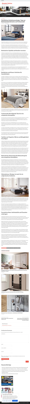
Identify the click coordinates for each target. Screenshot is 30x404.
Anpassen (4, 400)
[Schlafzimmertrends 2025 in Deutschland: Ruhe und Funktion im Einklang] (15, 291)
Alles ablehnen (9, 400)
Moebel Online (7, 3)
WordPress (24, 402)
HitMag (28, 402)
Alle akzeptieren (15, 400)
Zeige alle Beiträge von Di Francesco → (7, 325)
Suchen (2, 360)
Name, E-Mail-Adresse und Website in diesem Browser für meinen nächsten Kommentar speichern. (13, 356)
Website (2, 351)
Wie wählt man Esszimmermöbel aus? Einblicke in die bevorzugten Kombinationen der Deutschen (15, 370)
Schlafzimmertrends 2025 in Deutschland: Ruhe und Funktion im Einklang (12, 292)
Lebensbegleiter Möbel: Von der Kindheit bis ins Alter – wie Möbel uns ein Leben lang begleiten (14, 368)
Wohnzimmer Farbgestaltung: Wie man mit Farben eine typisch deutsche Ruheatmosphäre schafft (15, 367)
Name (2, 344)
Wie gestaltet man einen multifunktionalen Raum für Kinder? (10, 373)
